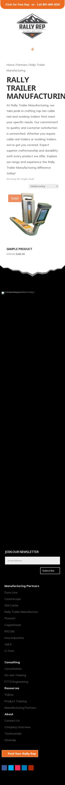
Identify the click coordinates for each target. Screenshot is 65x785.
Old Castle (11, 605)
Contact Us (12, 720)
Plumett (10, 618)
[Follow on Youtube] (31, 767)
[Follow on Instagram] (17, 767)
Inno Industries (14, 638)
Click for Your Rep (18, 4)
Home (10, 64)
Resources (11, 688)
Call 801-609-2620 (48, 4)
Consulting (12, 662)
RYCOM (9, 631)
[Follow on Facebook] (4, 767)
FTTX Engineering (16, 681)
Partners (21, 64)
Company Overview (17, 727)
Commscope (12, 599)
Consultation (13, 668)
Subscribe (48, 570)
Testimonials (13, 733)
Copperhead (12, 625)
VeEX (8, 644)
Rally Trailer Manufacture (21, 612)
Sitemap (10, 740)
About (8, 714)
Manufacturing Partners (21, 586)
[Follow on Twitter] (11, 767)
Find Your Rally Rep (22, 753)
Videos (9, 694)
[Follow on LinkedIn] (24, 767)
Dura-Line (11, 592)
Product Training (15, 701)
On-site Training (15, 675)
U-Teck (9, 651)
